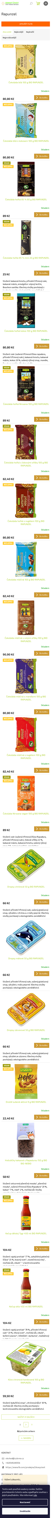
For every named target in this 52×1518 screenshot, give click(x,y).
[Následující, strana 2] (26, 1424)
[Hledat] (31, 3)
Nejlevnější (18, 32)
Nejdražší (30, 32)
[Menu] (46, 3)
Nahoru (27, 1438)
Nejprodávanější (9, 37)
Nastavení (25, 1502)
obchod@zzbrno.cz (15, 1458)
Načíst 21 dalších (26, 1417)
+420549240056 (13, 1462)
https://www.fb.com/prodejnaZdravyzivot (25, 1467)
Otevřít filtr (26, 24)
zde (35, 1495)
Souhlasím (25, 1511)
